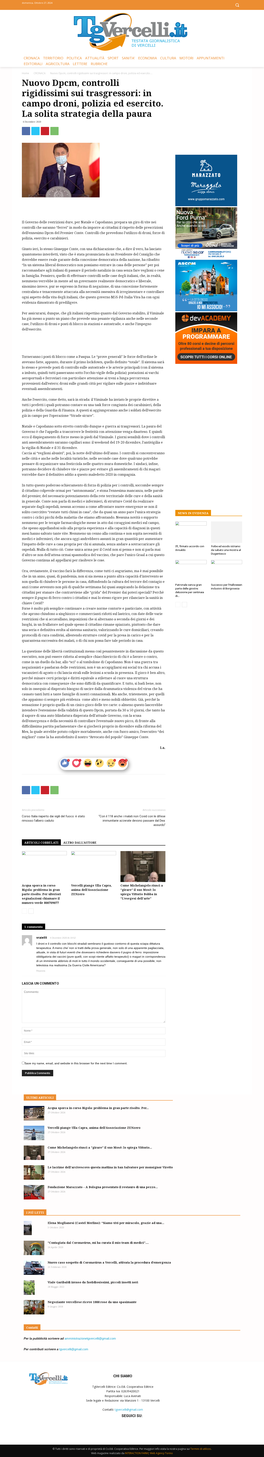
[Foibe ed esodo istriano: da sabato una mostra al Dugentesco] (226, 532)
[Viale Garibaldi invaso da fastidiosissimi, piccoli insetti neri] (29, 1287)
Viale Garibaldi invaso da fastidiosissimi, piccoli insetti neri (93, 1282)
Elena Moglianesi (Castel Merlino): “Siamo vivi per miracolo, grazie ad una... (106, 1223)
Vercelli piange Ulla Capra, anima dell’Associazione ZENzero (91, 889)
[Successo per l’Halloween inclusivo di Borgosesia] (226, 570)
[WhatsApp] (54, 131)
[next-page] (31, 911)
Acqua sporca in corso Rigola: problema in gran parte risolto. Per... (98, 1108)
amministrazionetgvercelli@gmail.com (90, 1338)
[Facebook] (122, 4)
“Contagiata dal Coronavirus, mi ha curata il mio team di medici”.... (98, 1243)
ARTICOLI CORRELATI (41, 842)
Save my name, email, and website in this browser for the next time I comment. (76, 1063)
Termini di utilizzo (200, 1449)
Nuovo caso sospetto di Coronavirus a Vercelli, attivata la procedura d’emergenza (109, 1262)
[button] (237, 5)
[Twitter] (132, 4)
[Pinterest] (45, 131)
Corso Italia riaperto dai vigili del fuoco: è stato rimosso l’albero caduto (53, 818)
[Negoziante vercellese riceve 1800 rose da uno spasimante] (34, 1307)
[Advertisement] (93, 209)
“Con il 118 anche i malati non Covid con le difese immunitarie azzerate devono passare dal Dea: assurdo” (132, 820)
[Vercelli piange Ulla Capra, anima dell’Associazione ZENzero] (93, 866)
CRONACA (40, 73)
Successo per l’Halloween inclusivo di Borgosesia (226, 586)
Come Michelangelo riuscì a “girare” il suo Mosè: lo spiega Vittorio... (100, 1147)
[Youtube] (141, 4)
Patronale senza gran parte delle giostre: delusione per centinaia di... (189, 590)
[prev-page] (24, 911)
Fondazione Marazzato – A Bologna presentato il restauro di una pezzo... (103, 1187)
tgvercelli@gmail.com (73, 1349)
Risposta (40, 971)
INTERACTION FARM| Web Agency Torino (149, 1453)
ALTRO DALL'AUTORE (80, 842)
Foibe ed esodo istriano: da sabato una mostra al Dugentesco (226, 549)
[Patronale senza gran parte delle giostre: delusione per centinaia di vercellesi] (191, 570)
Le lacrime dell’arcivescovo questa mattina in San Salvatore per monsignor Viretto (110, 1167)
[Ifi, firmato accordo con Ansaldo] (191, 532)
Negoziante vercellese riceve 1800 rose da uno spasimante (92, 1302)
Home (25, 73)
